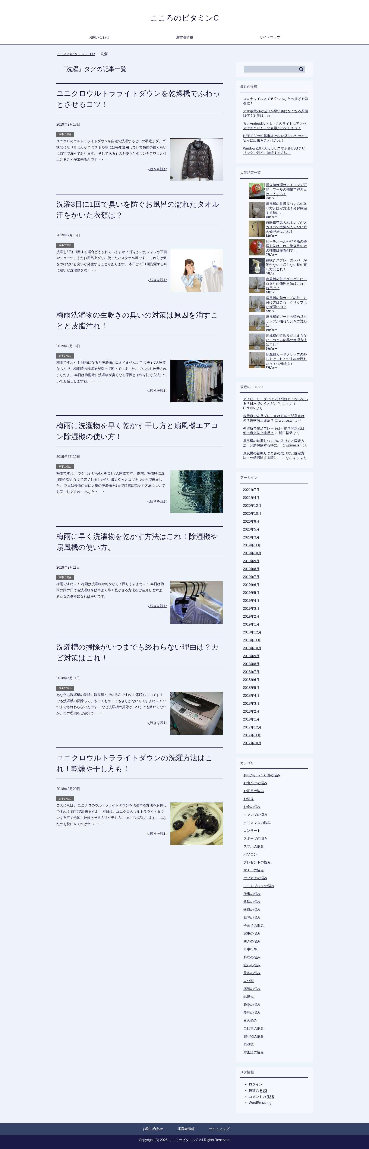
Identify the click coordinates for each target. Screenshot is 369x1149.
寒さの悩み (252, 941)
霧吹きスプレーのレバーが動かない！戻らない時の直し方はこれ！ (286, 264)
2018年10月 (252, 648)
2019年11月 (252, 545)
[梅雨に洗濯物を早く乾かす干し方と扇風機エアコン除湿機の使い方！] (196, 510)
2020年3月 (251, 537)
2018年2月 (251, 711)
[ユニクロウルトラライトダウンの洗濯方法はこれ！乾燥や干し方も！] (196, 842)
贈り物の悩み (253, 1036)
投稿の (258, 1090)
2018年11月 (252, 640)
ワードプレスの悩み (258, 886)
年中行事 (250, 949)
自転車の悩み (253, 1028)
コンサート (252, 830)
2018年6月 (251, 680)
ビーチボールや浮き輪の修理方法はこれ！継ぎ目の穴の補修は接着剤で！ (286, 246)
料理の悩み (252, 957)
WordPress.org (260, 1103)
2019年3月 (251, 608)
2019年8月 (251, 569)
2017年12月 (252, 727)
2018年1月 (251, 719)
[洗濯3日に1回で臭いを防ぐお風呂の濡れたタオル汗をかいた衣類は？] (196, 288)
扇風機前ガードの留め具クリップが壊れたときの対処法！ (286, 321)
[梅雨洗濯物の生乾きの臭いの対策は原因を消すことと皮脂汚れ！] (196, 399)
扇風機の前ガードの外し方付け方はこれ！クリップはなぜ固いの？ (286, 302)
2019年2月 (251, 616)
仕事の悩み (252, 894)
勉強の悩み (252, 917)
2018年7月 (251, 672)
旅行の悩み (252, 965)
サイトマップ (270, 37)
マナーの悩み (253, 870)
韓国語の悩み (253, 1052)
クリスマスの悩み (257, 822)
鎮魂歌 (248, 1044)
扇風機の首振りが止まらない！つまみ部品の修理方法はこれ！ (286, 340)
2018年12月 (252, 632)
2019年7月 (251, 577)
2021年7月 (251, 490)
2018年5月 (251, 687)
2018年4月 (251, 695)
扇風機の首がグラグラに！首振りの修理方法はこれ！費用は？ (286, 283)
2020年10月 (252, 513)
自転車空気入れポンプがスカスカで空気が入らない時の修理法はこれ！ (286, 227)
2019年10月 (252, 553)
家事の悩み (65, 134)
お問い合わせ (99, 37)
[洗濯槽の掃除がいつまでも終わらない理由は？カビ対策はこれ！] (196, 731)
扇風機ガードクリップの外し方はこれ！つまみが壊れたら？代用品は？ (286, 359)
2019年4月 (251, 600)
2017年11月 (252, 735)
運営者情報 (184, 37)
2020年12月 (252, 505)
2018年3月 (251, 703)
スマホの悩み (253, 846)
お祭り (248, 799)
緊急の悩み (252, 1005)
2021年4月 (251, 498)
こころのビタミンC (184, 17)
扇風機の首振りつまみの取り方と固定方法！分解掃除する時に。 (286, 208)
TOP (76, 54)
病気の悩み (252, 989)
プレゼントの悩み (257, 862)
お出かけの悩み (255, 783)
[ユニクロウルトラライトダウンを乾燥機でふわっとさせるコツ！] (196, 177)
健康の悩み (252, 910)
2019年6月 (251, 585)
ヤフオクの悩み (255, 878)
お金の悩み (252, 807)
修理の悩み (252, 902)
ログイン (255, 1084)
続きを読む (158, 169)
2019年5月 (251, 593)
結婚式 (248, 997)
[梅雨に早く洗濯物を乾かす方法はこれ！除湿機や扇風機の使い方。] (196, 620)
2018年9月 (251, 656)
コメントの (261, 1097)
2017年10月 (252, 743)
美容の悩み (252, 1012)
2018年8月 (251, 664)
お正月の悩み (253, 791)
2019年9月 (251, 561)
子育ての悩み (253, 925)
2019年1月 (251, 624)
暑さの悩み (252, 973)
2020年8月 (251, 521)
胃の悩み (250, 1020)
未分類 (248, 981)
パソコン (250, 854)
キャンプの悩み (255, 815)
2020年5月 (251, 529)
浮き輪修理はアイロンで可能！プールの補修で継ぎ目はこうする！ (286, 189)
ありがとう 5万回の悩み (261, 775)
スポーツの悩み (255, 838)
